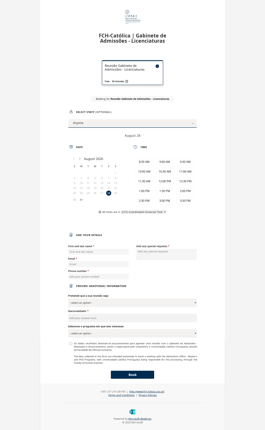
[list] (132, 75)
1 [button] (115, 173)
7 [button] (108, 178)
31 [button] (81, 199)
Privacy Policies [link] (148, 395)
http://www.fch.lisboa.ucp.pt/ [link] (146, 391)
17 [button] (81, 188)
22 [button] (115, 188)
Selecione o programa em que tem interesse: (96, 326)
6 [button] (102, 178)
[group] (164, 181)
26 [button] (95, 193)
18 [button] (88, 188)
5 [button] (95, 178)
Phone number (77, 271)
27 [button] (101, 193)
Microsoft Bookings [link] (139, 418)
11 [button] (88, 183)
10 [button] (81, 183)
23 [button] (74, 193)
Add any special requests (151, 246)
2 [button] (74, 178)
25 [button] (88, 193)
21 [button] (108, 188)
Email (71, 258)
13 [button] (101, 183)
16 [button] (74, 188)
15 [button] (115, 183)
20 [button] (101, 188)
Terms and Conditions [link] (121, 395)
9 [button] (74, 183)
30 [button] (74, 199)
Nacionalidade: (77, 311)
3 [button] (81, 178)
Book (133, 375)
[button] (74, 159)
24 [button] (81, 193)
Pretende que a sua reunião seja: (88, 295)
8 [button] (115, 178)
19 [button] (95, 188)
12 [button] (95, 183)
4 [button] (88, 178)
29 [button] (115, 193)
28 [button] (108, 193)
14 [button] (108, 183)
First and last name (80, 246)
